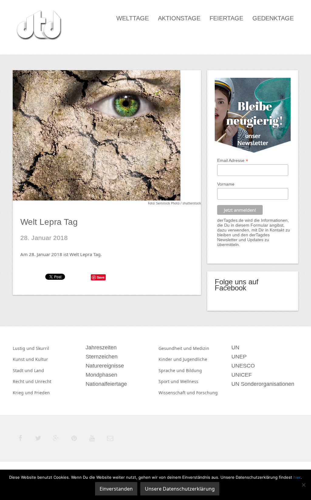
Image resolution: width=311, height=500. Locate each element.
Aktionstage (179, 18)
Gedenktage (273, 18)
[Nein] (303, 485)
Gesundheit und (176, 348)
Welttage (132, 18)
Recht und (24, 381)
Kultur (41, 359)
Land (39, 370)
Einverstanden (116, 488)
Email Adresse (232, 160)
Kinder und (171, 359)
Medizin (201, 348)
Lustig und (24, 348)
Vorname (225, 184)
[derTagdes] (38, 26)
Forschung (207, 393)
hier (297, 477)
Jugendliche (195, 359)
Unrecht (43, 381)
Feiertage (226, 18)
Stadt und (23, 370)
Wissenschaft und (177, 393)
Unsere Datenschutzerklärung (180, 488)
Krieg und (23, 393)
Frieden (42, 393)
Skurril (42, 348)
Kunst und (24, 359)
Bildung (194, 370)
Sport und (169, 381)
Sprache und (172, 370)
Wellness (189, 381)
